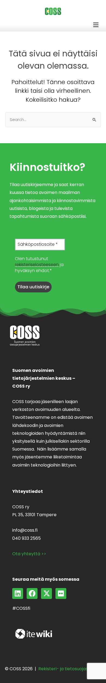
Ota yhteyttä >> (29, 554)
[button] (96, 25)
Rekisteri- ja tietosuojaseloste (69, 669)
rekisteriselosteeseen (37, 264)
